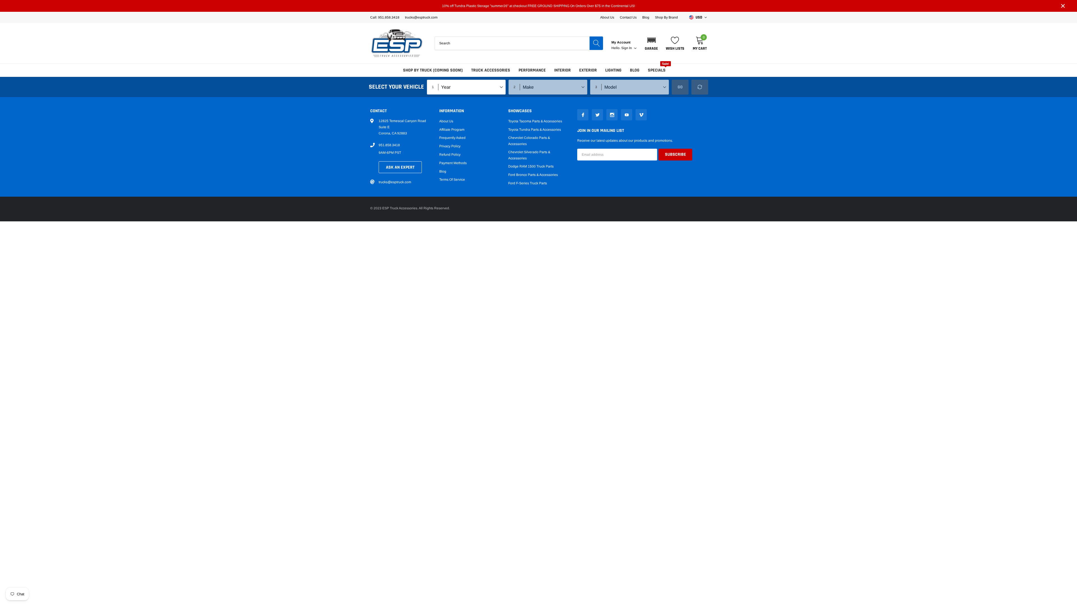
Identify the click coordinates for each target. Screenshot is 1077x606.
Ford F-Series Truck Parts (527, 183)
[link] (582, 114)
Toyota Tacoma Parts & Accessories (535, 121)
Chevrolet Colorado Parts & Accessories (529, 141)
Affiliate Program (451, 130)
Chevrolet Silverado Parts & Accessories (529, 155)
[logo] (397, 43)
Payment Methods (453, 163)
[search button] (596, 43)
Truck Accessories (490, 70)
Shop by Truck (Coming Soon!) (433, 70)
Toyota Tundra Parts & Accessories (534, 130)
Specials (657, 70)
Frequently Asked (452, 138)
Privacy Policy (450, 146)
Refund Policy (450, 155)
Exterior (588, 70)
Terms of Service (452, 180)
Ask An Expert (400, 167)
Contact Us (628, 17)
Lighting (613, 70)
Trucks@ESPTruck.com (421, 17)
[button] (651, 43)
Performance (532, 70)
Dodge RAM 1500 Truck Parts (531, 166)
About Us (607, 17)
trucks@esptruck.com (395, 182)
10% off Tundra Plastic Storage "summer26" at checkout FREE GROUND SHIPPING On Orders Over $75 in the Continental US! (538, 6)
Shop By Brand (666, 17)
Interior (562, 70)
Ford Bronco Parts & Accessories (533, 175)
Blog (645, 17)
